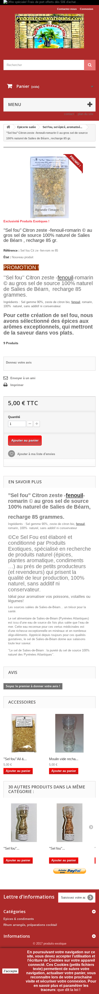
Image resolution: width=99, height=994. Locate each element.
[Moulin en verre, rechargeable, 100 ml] (69, 733)
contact (69, 114)
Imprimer (16, 385)
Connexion (86, 9)
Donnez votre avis (19, 362)
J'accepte (10, 971)
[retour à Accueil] (8, 127)
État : (7, 257)
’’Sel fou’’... (11, 848)
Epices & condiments (18, 919)
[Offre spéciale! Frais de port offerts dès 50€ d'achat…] (49, 2)
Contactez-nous (67, 9)
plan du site (85, 114)
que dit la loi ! (69, 990)
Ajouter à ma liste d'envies (35, 454)
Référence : (11, 250)
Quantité (14, 417)
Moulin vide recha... (63, 759)
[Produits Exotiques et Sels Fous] (49, 31)
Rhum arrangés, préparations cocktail (30, 925)
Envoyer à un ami (22, 378)
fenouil (65, 278)
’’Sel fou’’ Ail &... (15, 759)
